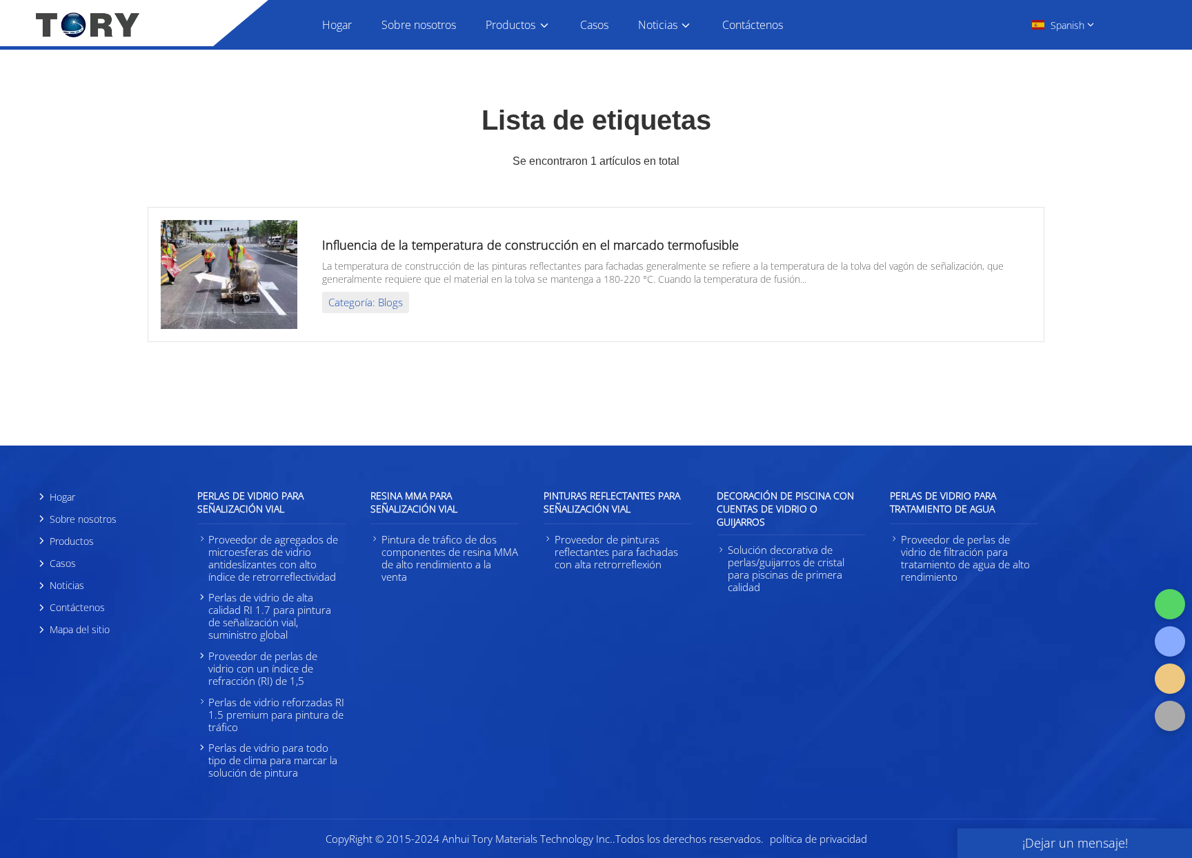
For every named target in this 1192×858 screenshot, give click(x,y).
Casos (594, 24)
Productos (510, 24)
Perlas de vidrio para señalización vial (250, 502)
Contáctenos (752, 24)
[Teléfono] (1170, 641)
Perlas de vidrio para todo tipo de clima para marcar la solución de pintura (272, 760)
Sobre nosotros (418, 24)
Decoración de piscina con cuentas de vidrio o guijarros (785, 508)
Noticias (657, 24)
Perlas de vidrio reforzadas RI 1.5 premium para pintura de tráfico (276, 714)
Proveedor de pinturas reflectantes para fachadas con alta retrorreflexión (616, 551)
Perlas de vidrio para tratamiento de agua (943, 502)
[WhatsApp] (1170, 604)
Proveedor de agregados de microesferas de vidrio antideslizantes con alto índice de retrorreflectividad (273, 558)
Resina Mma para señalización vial (413, 502)
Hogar (337, 24)
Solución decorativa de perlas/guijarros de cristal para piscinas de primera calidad (786, 568)
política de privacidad (818, 839)
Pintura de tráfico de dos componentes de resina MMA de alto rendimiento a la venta (449, 558)
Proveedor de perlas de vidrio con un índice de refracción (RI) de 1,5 (262, 668)
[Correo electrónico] (1170, 679)
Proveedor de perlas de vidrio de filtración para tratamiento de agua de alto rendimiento (965, 558)
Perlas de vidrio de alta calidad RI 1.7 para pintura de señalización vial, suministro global (269, 616)
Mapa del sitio (80, 629)
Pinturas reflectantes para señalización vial (612, 502)
